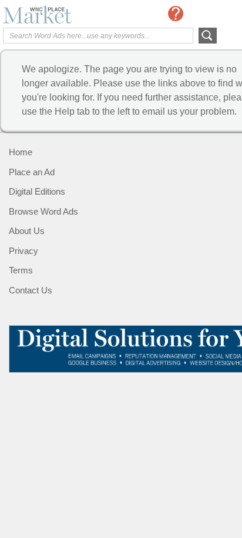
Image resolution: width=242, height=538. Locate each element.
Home (20, 152)
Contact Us (30, 290)
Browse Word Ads (43, 211)
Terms (21, 270)
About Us (27, 231)
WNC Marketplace (50, 15)
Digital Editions (37, 191)
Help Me (175, 13)
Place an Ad (32, 172)
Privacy (23, 251)
